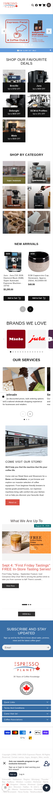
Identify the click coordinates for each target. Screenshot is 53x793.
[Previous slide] (4, 31)
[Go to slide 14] (42, 352)
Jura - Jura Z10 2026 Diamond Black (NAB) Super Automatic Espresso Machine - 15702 (14, 280)
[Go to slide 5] (32, 45)
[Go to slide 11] (35, 352)
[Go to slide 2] (24, 45)
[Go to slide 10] (32, 352)
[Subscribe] (48, 647)
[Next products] (30, 309)
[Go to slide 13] (40, 352)
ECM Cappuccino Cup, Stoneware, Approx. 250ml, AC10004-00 (38, 278)
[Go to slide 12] (37, 352)
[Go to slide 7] (25, 352)
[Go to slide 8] (27, 352)
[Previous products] (23, 309)
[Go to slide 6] (23, 352)
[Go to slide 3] (26, 45)
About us (12, 502)
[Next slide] (49, 31)
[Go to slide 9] (30, 352)
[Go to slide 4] (29, 45)
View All (26, 614)
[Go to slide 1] (21, 45)
